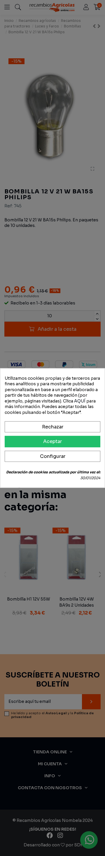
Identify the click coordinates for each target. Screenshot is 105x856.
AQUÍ (79, 400)
